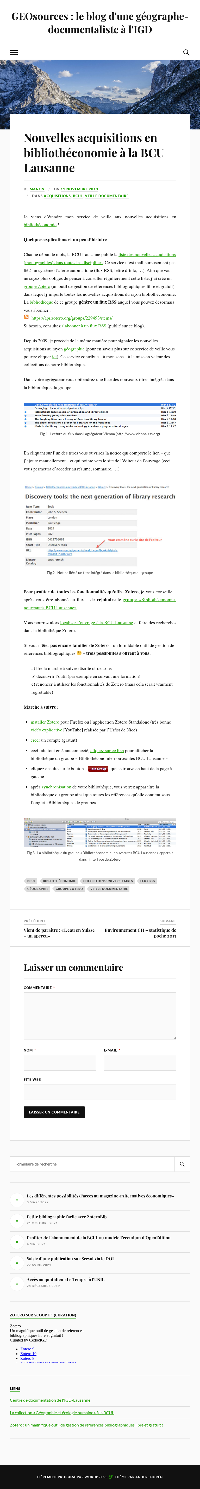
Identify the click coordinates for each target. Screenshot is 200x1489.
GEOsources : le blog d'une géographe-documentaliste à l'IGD (100, 22)
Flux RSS (147, 881)
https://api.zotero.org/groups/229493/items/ (72, 318)
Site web (32, 1079)
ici (54, 356)
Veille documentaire (107, 196)
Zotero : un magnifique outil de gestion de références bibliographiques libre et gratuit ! (86, 1424)
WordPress (96, 1477)
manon (37, 189)
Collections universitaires (108, 881)
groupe (131, 599)
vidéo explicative (46, 729)
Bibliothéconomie (59, 881)
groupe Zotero (37, 286)
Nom (30, 1050)
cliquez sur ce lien (107, 750)
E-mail (112, 1050)
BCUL (78, 196)
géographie (74, 348)
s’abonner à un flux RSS (84, 325)
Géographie (37, 888)
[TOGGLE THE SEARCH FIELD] (186, 52)
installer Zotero (45, 722)
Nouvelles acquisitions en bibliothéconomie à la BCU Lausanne (94, 152)
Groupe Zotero (69, 888)
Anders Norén (149, 1477)
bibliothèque (41, 302)
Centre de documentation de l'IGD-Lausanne (50, 1399)
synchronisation (56, 786)
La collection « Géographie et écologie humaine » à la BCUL (62, 1412)
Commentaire (39, 988)
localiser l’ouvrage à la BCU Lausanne (96, 622)
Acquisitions (57, 196)
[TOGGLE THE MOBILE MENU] (14, 52)
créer (35, 740)
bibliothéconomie (40, 224)
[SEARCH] (182, 1164)
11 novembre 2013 (79, 189)
